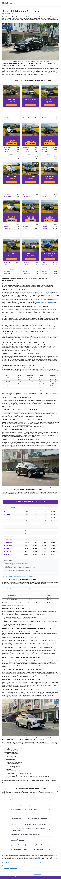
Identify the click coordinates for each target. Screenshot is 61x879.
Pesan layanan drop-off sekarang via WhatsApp (13, 605)
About (37, 2)
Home (32, 2)
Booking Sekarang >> (12, 105)
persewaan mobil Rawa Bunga (41, 369)
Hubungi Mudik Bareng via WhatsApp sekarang (12, 77)
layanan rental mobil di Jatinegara (44, 302)
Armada (42, 2)
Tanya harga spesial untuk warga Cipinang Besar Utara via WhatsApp (17, 576)
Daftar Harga (49, 2)
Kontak (55, 2)
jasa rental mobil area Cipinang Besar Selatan (19, 326)
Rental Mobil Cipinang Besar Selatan (11, 866)
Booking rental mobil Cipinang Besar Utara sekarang (13, 784)
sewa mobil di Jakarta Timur (23, 425)
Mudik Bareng (7, 3)
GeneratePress (37, 874)
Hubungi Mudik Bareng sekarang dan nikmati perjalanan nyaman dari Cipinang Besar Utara (22, 862)
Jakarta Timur (6, 865)
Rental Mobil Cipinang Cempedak (10, 868)
